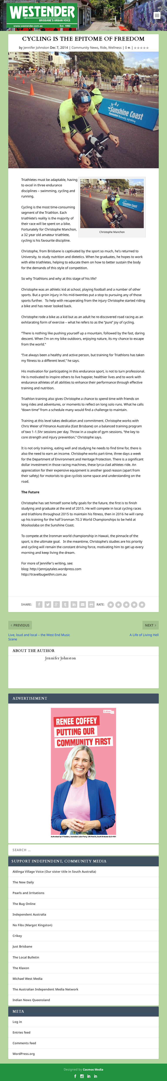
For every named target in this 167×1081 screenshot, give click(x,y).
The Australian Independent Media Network (45, 989)
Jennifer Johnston (36, 47)
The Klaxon (21, 968)
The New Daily (23, 882)
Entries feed (21, 1032)
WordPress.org (24, 1054)
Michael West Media (27, 979)
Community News (85, 47)
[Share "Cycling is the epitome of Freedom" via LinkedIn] (74, 604)
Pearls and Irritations (28, 893)
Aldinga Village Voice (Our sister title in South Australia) (54, 871)
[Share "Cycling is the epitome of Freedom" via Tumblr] (65, 604)
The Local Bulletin (26, 957)
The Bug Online (24, 904)
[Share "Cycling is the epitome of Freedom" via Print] (91, 604)
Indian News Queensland (31, 1000)
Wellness (115, 47)
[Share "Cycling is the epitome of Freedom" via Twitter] (47, 604)
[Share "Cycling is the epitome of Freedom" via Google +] (56, 604)
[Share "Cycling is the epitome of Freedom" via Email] (82, 604)
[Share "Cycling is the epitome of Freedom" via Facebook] (39, 604)
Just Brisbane (22, 946)
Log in (17, 1022)
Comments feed (24, 1043)
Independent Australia (29, 914)
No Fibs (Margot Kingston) (32, 925)
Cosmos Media (93, 1069)
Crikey (17, 936)
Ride (103, 47)
